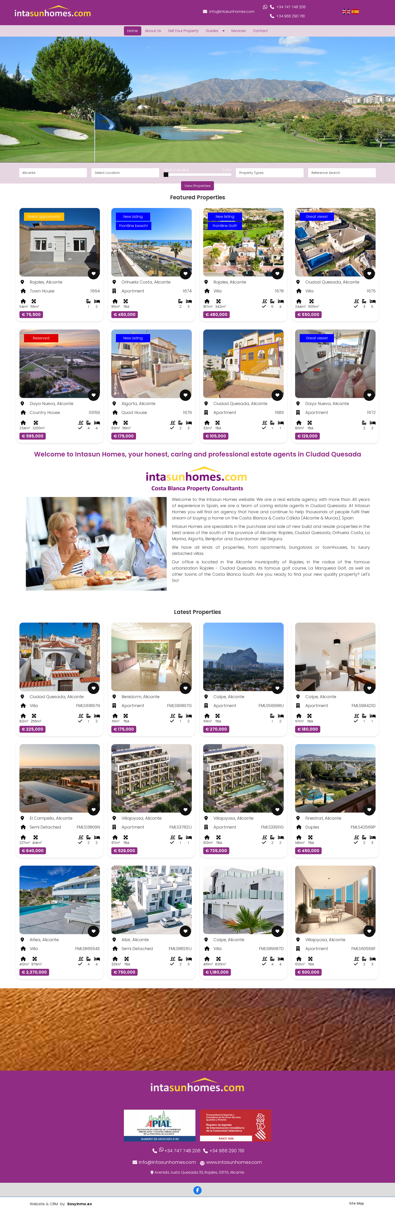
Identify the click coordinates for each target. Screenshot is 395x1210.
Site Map (356, 1203)
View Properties (197, 185)
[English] (346, 11)
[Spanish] (355, 11)
